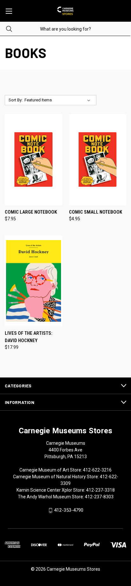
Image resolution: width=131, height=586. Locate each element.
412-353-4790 (68, 510)
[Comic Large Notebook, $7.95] (33, 159)
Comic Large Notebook (31, 212)
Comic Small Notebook (95, 212)
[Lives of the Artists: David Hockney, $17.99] (33, 281)
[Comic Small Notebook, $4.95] (97, 159)
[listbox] (59, 100)
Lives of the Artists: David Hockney (28, 336)
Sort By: (16, 100)
